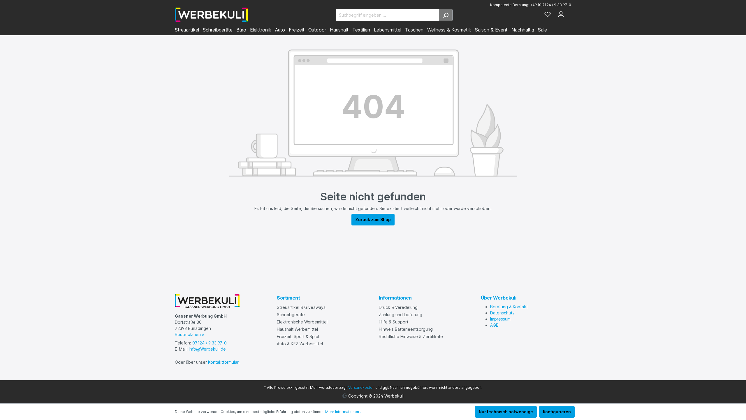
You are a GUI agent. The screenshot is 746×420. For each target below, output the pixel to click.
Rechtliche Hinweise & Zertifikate (411, 336)
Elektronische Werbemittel (302, 321)
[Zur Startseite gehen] (211, 15)
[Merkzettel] (547, 14)
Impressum (500, 318)
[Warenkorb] (569, 13)
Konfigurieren (557, 411)
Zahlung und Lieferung (400, 314)
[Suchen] (446, 15)
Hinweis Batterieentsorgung (406, 329)
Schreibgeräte (291, 314)
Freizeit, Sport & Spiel (298, 336)
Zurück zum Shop (373, 219)
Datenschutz (502, 312)
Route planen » (189, 334)
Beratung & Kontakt (509, 306)
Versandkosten (361, 387)
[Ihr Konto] (561, 14)
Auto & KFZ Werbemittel (300, 343)
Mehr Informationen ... (344, 412)
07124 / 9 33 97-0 (209, 342)
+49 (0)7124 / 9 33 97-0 (550, 5)
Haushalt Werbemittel (297, 329)
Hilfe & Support (393, 321)
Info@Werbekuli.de (207, 348)
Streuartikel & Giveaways (301, 307)
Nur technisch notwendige (506, 411)
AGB (494, 325)
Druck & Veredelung (398, 307)
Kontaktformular (223, 362)
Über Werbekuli (498, 298)
